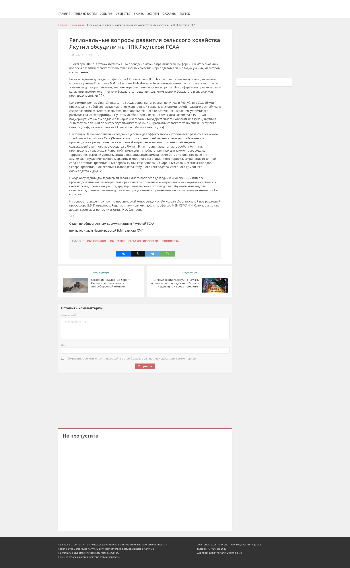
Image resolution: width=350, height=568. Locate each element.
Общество (123, 13)
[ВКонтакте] (123, 254)
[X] (138, 254)
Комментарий (68, 315)
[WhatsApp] (167, 254)
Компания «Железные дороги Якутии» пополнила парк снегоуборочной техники (110, 283)
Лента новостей (85, 13)
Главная (64, 13)
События (106, 13)
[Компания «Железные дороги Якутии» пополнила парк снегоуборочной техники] (75, 285)
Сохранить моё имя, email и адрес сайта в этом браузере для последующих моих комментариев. (132, 358)
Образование (96, 241)
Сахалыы (169, 13)
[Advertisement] (145, 400)
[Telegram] (152, 254)
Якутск (185, 13)
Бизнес (139, 13)
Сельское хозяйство (143, 241)
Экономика (170, 241)
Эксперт (153, 13)
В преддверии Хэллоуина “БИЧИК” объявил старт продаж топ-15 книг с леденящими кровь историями (175, 283)
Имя (63, 345)
